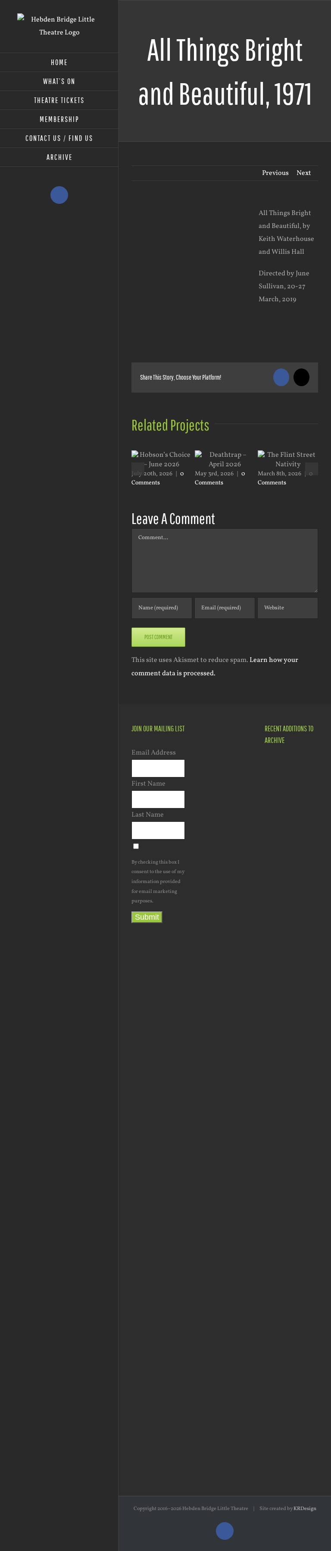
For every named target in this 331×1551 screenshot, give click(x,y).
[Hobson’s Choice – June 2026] (279, 767)
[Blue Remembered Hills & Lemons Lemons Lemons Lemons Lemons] (279, 1376)
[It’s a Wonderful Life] (279, 1290)
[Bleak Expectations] (279, 1205)
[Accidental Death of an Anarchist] (279, 1163)
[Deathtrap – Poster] (279, 919)
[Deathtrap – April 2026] (279, 875)
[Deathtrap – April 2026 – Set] (279, 954)
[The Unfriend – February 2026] (279, 1003)
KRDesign (305, 1508)
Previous (275, 173)
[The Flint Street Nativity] (279, 1036)
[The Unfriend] (279, 1079)
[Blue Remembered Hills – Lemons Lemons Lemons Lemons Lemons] (279, 1248)
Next (304, 173)
